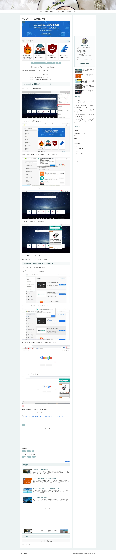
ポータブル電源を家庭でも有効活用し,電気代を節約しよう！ (84, 115)
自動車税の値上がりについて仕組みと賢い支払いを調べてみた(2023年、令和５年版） (84, 121)
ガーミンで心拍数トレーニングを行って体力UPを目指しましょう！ (84, 106)
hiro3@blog (84, 45)
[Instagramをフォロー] (25, 457)
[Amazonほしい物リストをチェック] (28, 457)
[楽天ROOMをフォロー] (30, 457)
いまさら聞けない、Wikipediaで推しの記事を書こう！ (84, 111)
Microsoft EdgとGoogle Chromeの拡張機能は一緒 (40, 79)
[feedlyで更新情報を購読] (33, 457)
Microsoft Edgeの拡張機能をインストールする (39, 77)
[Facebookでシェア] (40, 63)
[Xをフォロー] (23, 457)
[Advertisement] (46, 437)
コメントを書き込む (46, 541)
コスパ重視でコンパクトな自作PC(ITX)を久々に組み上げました (84, 102)
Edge (24, 425)
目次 (44, 74)
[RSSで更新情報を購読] (35, 457)
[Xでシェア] (34, 63)
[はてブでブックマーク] (46, 63)
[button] (58, 63)
